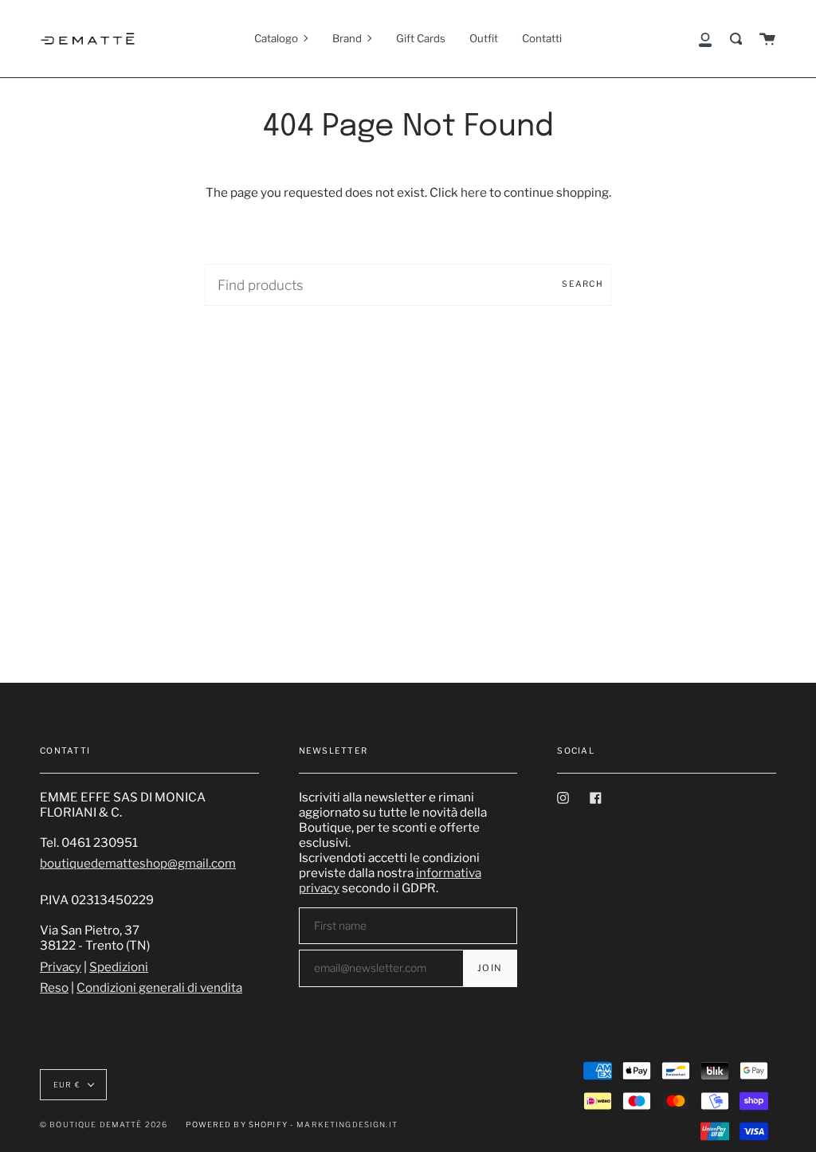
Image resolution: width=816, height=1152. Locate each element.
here (474, 192)
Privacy (60, 966)
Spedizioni (118, 966)
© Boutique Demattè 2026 (103, 1124)
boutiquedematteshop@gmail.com (138, 863)
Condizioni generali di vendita (159, 987)
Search (582, 284)
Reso (54, 987)
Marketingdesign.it (347, 1124)
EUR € (66, 1084)
